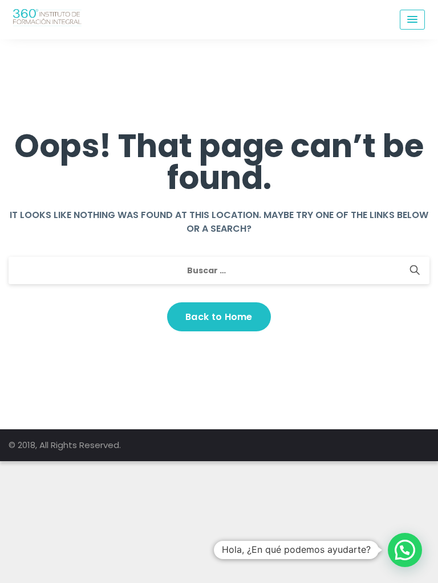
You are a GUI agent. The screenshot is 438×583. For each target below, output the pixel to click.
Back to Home (219, 316)
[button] (405, 550)
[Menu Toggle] (412, 20)
